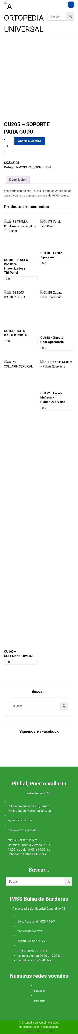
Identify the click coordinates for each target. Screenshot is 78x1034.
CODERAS (27, 167)
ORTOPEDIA (43, 167)
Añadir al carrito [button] (19, 258)
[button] (71, 5)
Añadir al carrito (29, 141)
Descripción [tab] (18, 179)
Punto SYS (47, 1031)
